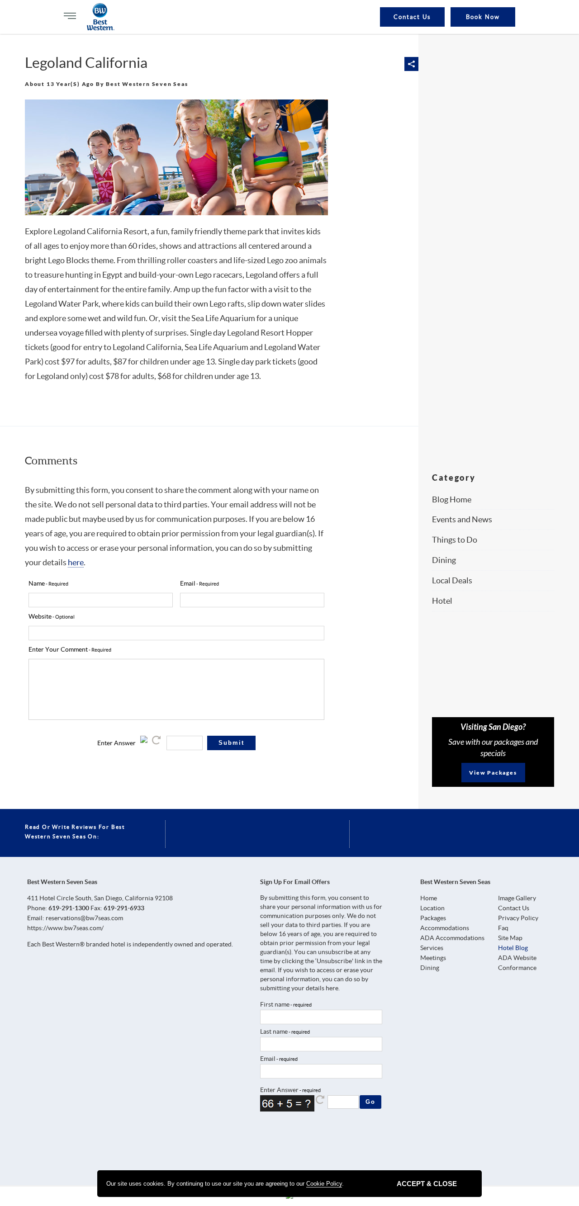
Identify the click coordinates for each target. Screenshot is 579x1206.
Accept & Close (427, 1183)
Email (267, 1058)
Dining (444, 560)
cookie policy (324, 1183)
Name (36, 583)
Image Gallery (517, 898)
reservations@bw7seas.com (84, 918)
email (187, 583)
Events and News (462, 519)
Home (428, 898)
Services (431, 947)
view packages (493, 772)
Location (432, 908)
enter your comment (58, 649)
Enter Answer (116, 743)
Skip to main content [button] (16, 13)
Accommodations (444, 928)
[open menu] (70, 16)
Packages (433, 918)
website (40, 616)
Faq (503, 928)
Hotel (442, 600)
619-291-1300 (68, 908)
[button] (411, 64)
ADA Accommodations (452, 937)
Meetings (433, 957)
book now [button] (483, 17)
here (76, 562)
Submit (231, 742)
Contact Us (413, 17)
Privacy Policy (518, 918)
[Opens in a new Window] (269, 1142)
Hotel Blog (513, 947)
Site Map (510, 937)
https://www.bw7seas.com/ (65, 928)
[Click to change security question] (157, 743)
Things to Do (454, 539)
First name (275, 1004)
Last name (274, 1031)
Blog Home (451, 499)
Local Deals (452, 580)
